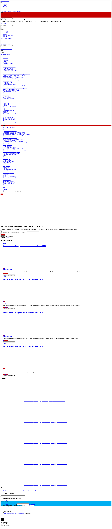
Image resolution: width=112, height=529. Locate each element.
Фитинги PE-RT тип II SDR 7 (9, 118)
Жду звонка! (32, 504)
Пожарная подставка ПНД (9, 110)
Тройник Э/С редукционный (9, 113)
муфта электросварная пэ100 (19, 490)
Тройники (5, 115)
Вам (7, 504)
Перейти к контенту (5, 1)
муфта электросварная (11, 490)
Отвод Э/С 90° (6, 104)
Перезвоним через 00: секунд (9, 504)
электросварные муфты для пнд (34, 490)
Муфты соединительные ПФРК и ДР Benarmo (13, 77)
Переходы (5, 109)
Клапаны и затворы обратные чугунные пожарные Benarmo (16, 74)
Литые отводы (6, 96)
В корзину (3, 234)
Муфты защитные (7, 97)
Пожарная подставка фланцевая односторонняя (13, 141)
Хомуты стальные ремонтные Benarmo (11, 90)
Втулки (4, 92)
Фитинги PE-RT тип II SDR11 (9, 119)
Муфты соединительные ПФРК (10, 138)
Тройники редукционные (8, 117)
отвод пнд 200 (26, 490)
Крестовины (6, 95)
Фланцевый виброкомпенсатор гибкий (11, 89)
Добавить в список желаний (6, 236)
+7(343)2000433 (4, 23)
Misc (4, 123)
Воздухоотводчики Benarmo (9, 67)
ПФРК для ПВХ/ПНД (8, 82)
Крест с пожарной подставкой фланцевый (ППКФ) (14, 75)
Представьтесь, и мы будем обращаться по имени (11, 505)
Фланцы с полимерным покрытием (11, 122)
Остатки (5, 102)
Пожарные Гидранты (7, 81)
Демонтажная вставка (8, 69)
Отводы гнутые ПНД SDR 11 (9, 91)
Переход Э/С (6, 107)
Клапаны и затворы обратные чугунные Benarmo (14, 72)
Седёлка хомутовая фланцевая (9, 84)
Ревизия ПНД (6, 111)
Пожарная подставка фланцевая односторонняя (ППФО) (15, 79)
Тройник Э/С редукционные (9, 176)
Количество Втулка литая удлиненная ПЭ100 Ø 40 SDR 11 (13, 232)
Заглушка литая (6, 93)
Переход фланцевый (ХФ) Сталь (10, 78)
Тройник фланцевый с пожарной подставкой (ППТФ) (15, 88)
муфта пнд (6, 490)
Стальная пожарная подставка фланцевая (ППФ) (14, 85)
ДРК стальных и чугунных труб (10, 70)
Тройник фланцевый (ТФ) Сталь (10, 86)
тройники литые (6, 116)
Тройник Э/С (6, 112)
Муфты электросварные (8, 98)
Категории (5, 58)
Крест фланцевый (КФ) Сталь (9, 76)
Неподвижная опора (7, 99)
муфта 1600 (2, 490)
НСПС (4, 100)
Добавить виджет (4, 500)
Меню (4, 56)
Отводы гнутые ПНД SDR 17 (9, 106)
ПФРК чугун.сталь (7, 83)
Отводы (5, 105)
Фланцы (5, 120)
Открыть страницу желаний (7, 507)
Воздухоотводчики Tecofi (8, 68)
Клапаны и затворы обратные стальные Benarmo (14, 71)
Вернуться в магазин (5, 16)
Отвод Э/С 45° (6, 103)
